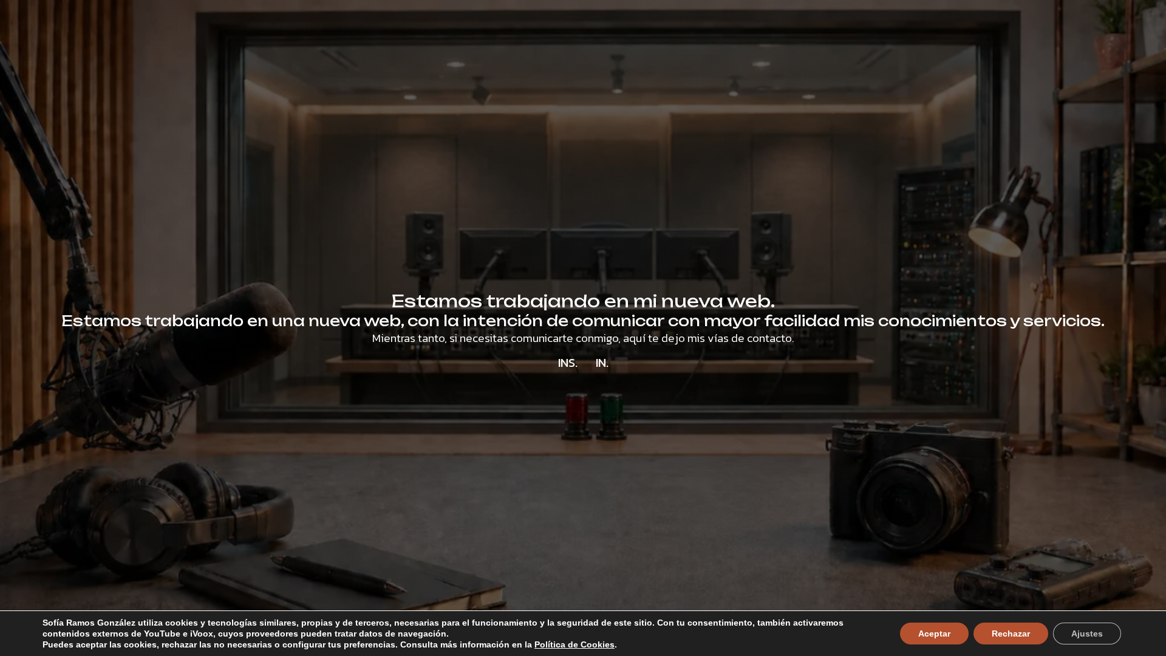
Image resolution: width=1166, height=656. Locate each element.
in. (602, 363)
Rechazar (1011, 633)
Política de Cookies (574, 644)
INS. (568, 363)
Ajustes (1087, 633)
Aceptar (934, 633)
